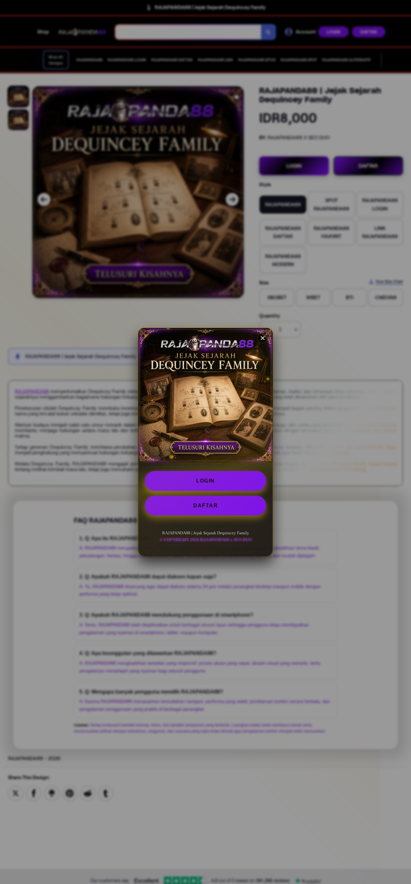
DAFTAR (205, 505)
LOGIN (205, 480)
